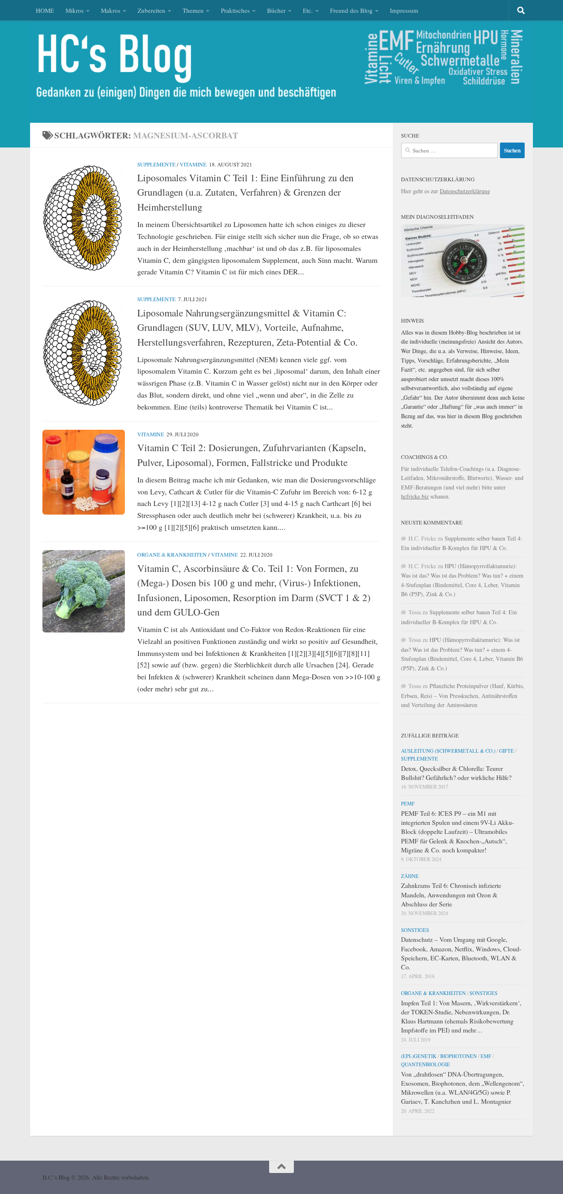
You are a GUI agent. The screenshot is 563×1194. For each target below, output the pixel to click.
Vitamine (193, 164)
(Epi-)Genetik (418, 1056)
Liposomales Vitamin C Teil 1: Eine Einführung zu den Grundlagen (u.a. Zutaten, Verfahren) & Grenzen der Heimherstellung (245, 192)
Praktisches (235, 10)
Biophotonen (458, 1056)
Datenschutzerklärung (465, 191)
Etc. (308, 10)
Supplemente (156, 164)
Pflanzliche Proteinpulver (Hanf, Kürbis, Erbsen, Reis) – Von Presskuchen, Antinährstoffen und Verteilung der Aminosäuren (462, 695)
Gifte (506, 750)
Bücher (276, 10)
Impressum (404, 10)
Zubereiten (151, 10)
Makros (110, 10)
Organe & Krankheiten (172, 554)
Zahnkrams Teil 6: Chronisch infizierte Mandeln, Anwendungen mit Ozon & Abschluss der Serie (451, 894)
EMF (486, 1056)
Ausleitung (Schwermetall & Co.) (448, 750)
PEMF (408, 803)
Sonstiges (415, 930)
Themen (193, 10)
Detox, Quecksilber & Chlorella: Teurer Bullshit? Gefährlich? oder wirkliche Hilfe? (456, 773)
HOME (45, 10)
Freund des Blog (351, 10)
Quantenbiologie (425, 1064)
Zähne (410, 876)
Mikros (75, 10)
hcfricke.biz (415, 496)
